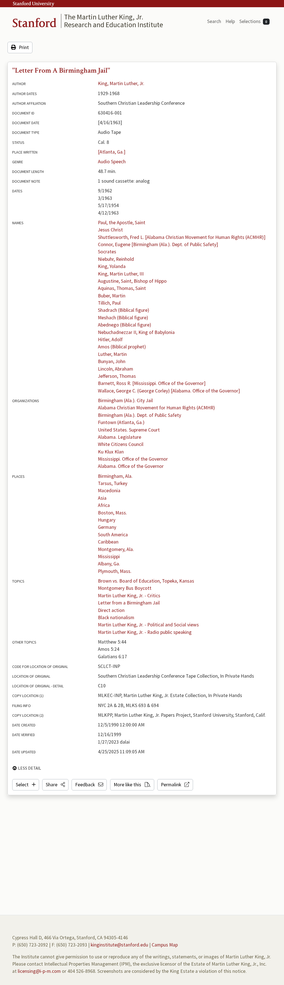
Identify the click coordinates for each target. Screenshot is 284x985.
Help (230, 21)
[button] (55, 784)
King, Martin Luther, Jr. (121, 83)
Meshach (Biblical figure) (123, 318)
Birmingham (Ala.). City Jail (125, 400)
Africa (104, 505)
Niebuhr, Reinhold (116, 259)
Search (214, 21)
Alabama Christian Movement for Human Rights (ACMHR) (156, 408)
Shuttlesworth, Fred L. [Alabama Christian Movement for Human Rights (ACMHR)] (181, 237)
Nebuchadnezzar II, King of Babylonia (136, 332)
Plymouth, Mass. (114, 571)
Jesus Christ (110, 230)
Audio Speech (112, 162)
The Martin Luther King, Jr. (103, 16)
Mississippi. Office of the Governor (133, 459)
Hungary (106, 520)
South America (113, 535)
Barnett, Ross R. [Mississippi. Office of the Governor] (152, 383)
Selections (253, 21)
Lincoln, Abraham (115, 369)
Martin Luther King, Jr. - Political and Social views (148, 625)
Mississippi (109, 556)
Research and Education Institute (113, 24)
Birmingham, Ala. (115, 476)
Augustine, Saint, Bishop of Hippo (132, 281)
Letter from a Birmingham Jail (129, 603)
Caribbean (108, 542)
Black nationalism (116, 617)
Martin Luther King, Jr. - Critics (129, 596)
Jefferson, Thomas (117, 376)
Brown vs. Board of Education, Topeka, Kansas (146, 581)
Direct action (111, 610)
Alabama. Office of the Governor (131, 466)
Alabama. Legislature (119, 437)
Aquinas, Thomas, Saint (122, 288)
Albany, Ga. (109, 564)
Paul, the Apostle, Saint (121, 223)
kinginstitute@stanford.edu (119, 945)
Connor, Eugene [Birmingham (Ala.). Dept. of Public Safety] (158, 244)
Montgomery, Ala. (116, 549)
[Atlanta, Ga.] (111, 152)
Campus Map (165, 945)
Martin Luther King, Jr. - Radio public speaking (145, 632)
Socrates (107, 252)
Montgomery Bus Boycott (124, 588)
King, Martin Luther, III (121, 274)
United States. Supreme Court (129, 430)
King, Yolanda (112, 266)
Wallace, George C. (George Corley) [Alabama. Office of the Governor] (169, 391)
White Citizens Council (120, 444)
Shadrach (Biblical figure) (123, 310)
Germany (107, 527)
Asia (102, 498)
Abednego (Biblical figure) (124, 325)
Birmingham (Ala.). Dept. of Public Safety (139, 415)
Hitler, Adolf (110, 339)
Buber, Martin (111, 296)
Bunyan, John (111, 361)
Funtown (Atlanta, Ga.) (121, 422)
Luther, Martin (112, 354)
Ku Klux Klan (111, 452)
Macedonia (109, 491)
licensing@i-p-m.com (39, 971)
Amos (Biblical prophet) (122, 347)
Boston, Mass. (112, 513)
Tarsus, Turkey (112, 483)
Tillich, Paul (109, 303)
